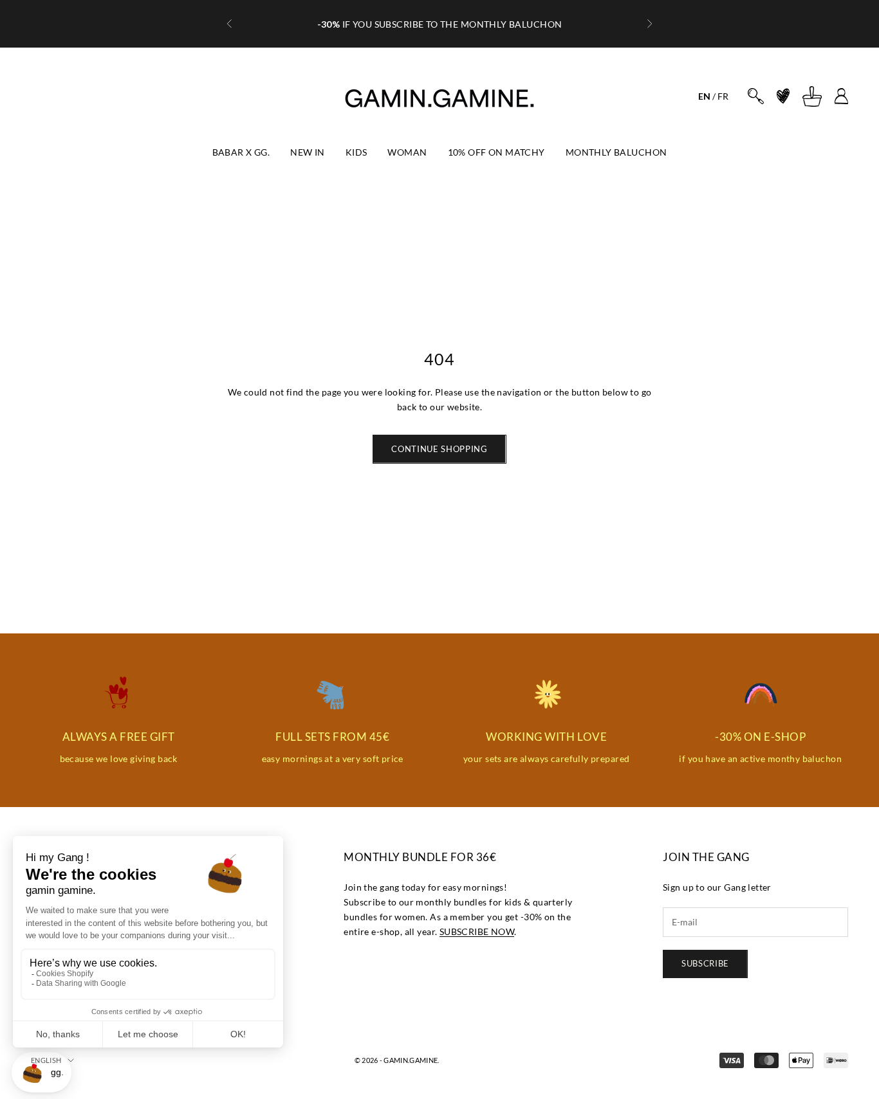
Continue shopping (439, 449)
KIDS (356, 152)
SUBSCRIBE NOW (476, 931)
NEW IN (307, 152)
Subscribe (705, 963)
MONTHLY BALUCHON (616, 152)
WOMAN (407, 152)
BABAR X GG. (241, 152)
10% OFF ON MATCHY (496, 152)
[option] (704, 96)
